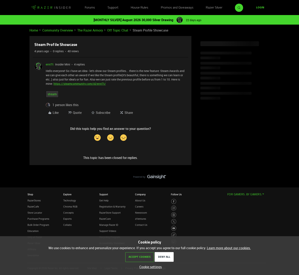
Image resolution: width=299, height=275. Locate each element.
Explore (67, 194)
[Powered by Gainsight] (149, 178)
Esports (67, 218)
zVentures (140, 218)
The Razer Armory (90, 30)
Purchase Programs (38, 218)
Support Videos (107, 231)
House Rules (139, 7)
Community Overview (57, 30)
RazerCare (105, 218)
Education (33, 231)
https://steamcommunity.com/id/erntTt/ (79, 84)
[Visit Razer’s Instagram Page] (174, 208)
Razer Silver (214, 7)
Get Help (104, 200)
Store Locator (34, 212)
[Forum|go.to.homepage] (50, 8)
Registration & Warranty (112, 206)
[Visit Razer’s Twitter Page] (174, 221)
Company (140, 194)
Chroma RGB (70, 206)
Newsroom (141, 212)
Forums (90, 7)
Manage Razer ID (108, 224)
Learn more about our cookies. (229, 248)
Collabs (67, 224)
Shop (30, 194)
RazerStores (34, 200)
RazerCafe (33, 206)
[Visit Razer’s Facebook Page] (174, 201)
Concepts (68, 212)
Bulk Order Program (38, 224)
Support (113, 7)
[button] (260, 8)
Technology (69, 200)
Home (33, 30)
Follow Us (176, 194)
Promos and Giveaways (177, 7)
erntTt (49, 64)
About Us (140, 200)
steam (52, 94)
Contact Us (141, 224)
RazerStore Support (110, 212)
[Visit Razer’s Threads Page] (174, 215)
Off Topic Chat (117, 30)
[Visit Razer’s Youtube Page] (174, 228)
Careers (139, 206)
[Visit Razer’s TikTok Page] (174, 235)
